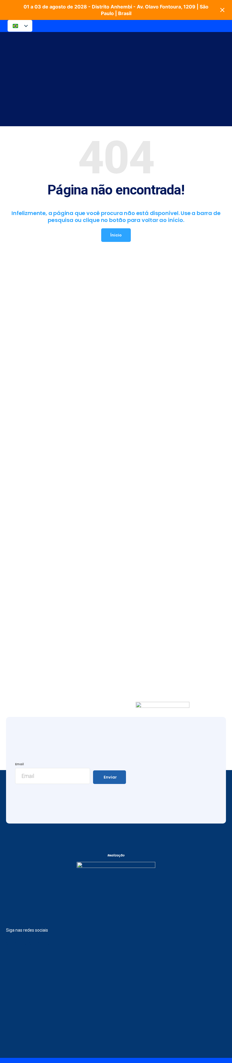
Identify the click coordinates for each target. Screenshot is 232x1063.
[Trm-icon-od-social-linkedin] (34, 941)
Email (19, 764)
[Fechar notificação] (222, 10)
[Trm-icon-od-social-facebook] (11, 941)
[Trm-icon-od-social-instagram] (45, 941)
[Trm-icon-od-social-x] (22, 941)
